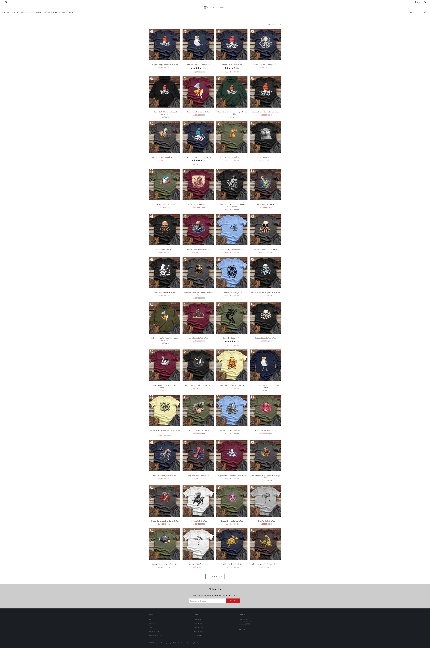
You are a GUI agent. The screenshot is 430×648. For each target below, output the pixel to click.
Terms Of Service (198, 631)
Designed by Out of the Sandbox (177, 643)
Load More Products (215, 577)
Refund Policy (198, 623)
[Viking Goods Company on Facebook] (3, 2)
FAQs (150, 627)
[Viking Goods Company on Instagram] (6, 2)
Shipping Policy (198, 627)
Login (418, 2)
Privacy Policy (198, 619)
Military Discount (154, 631)
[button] (29, 13)
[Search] (425, 12)
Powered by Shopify (193, 643)
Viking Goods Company (160, 643)
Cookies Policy (198, 635)
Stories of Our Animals (155, 635)
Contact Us (152, 623)
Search (151, 619)
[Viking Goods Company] (215, 8)
